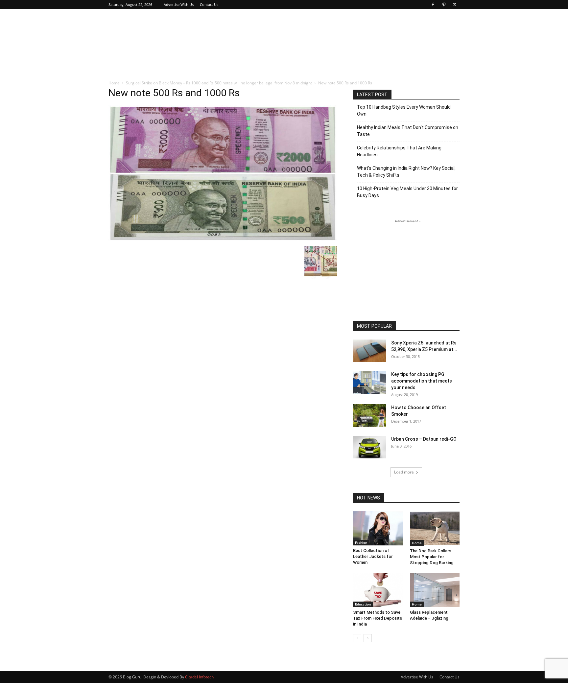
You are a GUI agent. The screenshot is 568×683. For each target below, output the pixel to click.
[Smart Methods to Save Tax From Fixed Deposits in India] (378, 590)
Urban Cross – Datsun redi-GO (424, 439)
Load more (404, 472)
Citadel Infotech (199, 677)
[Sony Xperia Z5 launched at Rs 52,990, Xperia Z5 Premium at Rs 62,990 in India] (369, 351)
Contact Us (209, 4)
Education (363, 604)
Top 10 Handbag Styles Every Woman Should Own (404, 110)
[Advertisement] (340, 33)
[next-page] (368, 638)
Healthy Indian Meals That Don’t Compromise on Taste (407, 131)
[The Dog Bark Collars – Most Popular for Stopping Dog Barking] (435, 528)
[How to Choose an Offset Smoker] (369, 415)
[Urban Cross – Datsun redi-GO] (369, 447)
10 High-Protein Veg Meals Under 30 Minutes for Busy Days (407, 192)
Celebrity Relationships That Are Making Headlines (399, 151)
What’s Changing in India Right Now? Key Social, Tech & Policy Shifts (406, 171)
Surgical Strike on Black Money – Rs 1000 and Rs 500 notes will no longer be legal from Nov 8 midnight (219, 83)
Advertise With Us (179, 4)
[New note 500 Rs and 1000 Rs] (222, 239)
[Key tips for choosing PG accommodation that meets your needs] (369, 382)
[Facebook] (433, 4)
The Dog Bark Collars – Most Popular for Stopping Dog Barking (432, 556)
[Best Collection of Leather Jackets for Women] (378, 528)
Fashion (361, 542)
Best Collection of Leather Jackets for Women (373, 556)
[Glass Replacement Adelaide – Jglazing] (435, 590)
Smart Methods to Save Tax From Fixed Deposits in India (377, 618)
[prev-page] (357, 638)
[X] (455, 4)
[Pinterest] (444, 4)
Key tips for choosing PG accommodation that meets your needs (421, 381)
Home (114, 83)
